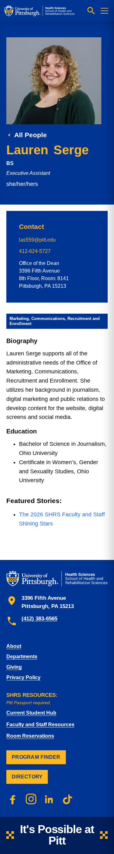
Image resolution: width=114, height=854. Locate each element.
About (13, 646)
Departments (21, 656)
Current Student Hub (31, 713)
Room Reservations (30, 736)
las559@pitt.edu (37, 240)
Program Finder (36, 757)
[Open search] (91, 11)
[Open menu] (104, 11)
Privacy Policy (23, 677)
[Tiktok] (67, 799)
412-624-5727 (35, 251)
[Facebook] (12, 799)
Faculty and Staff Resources (40, 724)
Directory (27, 776)
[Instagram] (31, 799)
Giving (14, 667)
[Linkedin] (49, 799)
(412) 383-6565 (39, 619)
